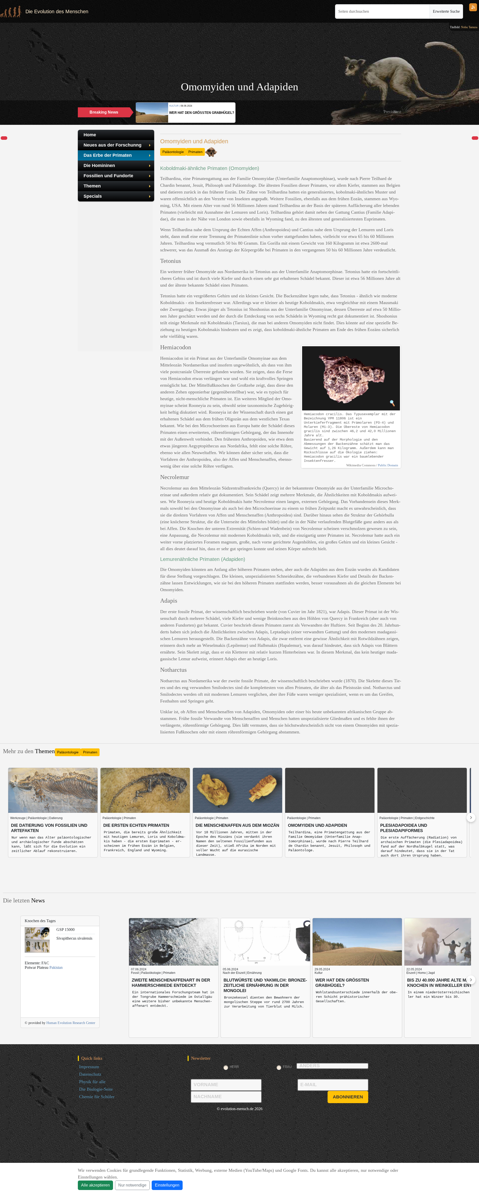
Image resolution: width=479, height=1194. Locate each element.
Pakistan (56, 967)
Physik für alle (92, 1081)
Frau (287, 1067)
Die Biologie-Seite (96, 1089)
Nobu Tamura (469, 27)
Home (90, 134)
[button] (390, 112)
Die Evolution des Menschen (56, 11)
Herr (234, 1067)
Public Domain (388, 465)
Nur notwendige (132, 1185)
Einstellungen (167, 1185)
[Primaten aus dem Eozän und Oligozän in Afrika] (475, 138)
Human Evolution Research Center (70, 1023)
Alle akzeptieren (95, 1185)
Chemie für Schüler (97, 1096)
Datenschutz (90, 1074)
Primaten (195, 152)
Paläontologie (173, 152)
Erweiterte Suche (446, 11)
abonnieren (348, 1096)
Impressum (89, 1066)
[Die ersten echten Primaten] (4, 138)
